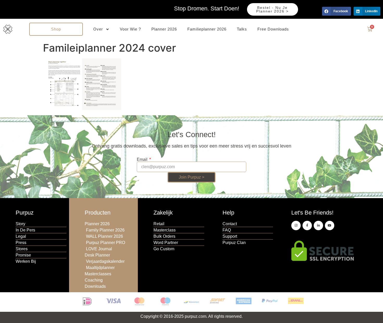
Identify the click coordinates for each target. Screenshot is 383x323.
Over (98, 29)
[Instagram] (296, 225)
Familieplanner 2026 (206, 29)
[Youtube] (329, 225)
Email (143, 159)
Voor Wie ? (130, 29)
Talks (242, 29)
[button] (336, 11)
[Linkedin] (318, 225)
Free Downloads (273, 29)
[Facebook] (307, 225)
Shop (56, 29)
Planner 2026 (164, 29)
